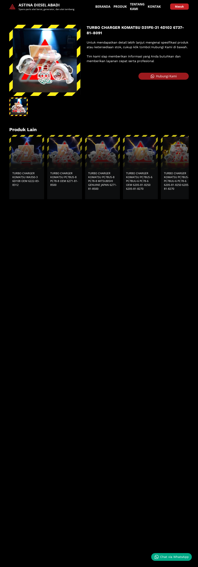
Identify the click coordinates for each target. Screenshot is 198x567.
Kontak (154, 6)
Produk (120, 6)
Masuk (179, 6)
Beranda (102, 6)
